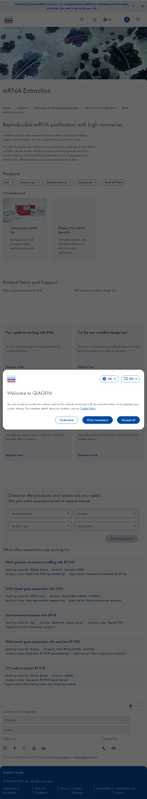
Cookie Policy (87, 408)
